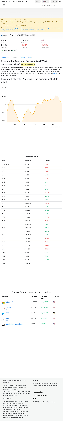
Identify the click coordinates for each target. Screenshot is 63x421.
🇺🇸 (45, 1)
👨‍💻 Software (6, 50)
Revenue (14, 57)
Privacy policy (38, 392)
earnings (55, 73)
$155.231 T (25, 1)
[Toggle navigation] (4, 5)
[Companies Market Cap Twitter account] (35, 398)
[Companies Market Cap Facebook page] (33, 398)
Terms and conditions (40, 395)
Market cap (5, 57)
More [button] (29, 57)
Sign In (38, 1)
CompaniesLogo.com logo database (14, 411)
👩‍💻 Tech (13, 50)
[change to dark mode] (60, 1)
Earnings (22, 57)
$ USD (53, 1)
